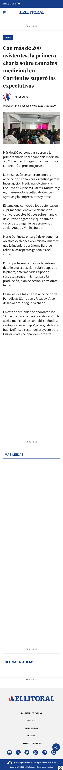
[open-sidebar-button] (4, 12)
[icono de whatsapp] (35, 752)
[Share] (56, 747)
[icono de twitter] (18, 752)
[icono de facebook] (26, 752)
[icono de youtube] (9, 752)
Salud (8, 37)
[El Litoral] (31, 12)
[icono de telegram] (44, 752)
